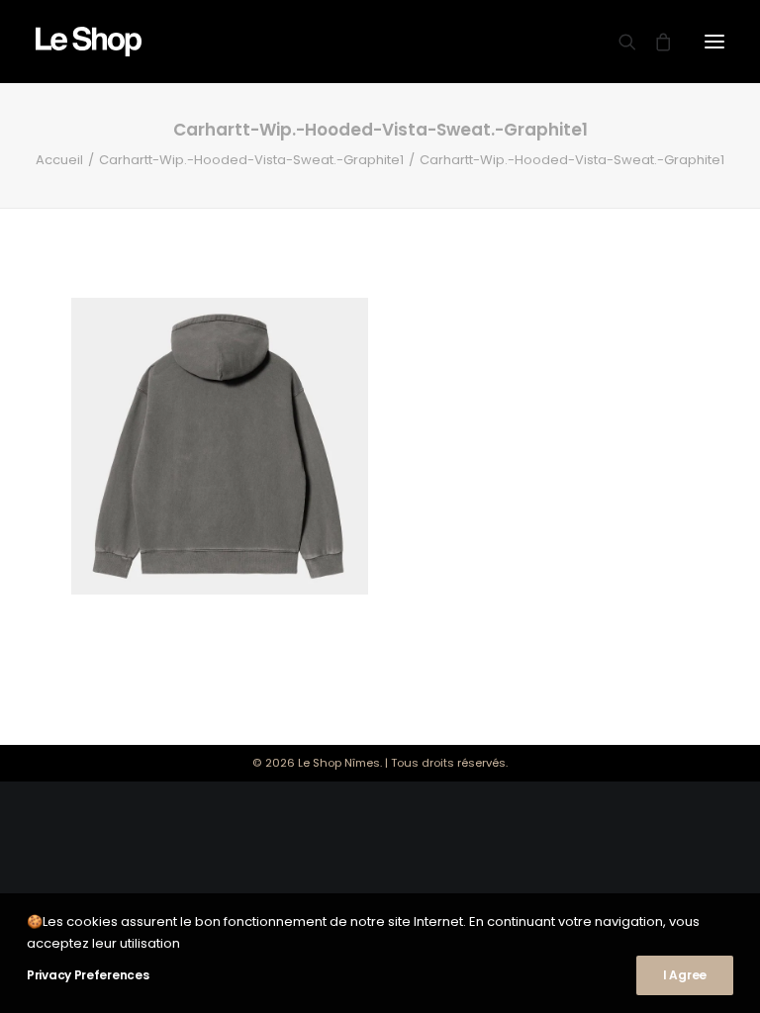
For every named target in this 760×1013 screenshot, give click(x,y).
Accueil (59, 159)
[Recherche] (618, 41)
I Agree (685, 975)
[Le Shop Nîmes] (89, 41)
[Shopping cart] (654, 41)
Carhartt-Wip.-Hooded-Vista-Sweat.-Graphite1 (251, 159)
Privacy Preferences (87, 975)
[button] (714, 41)
